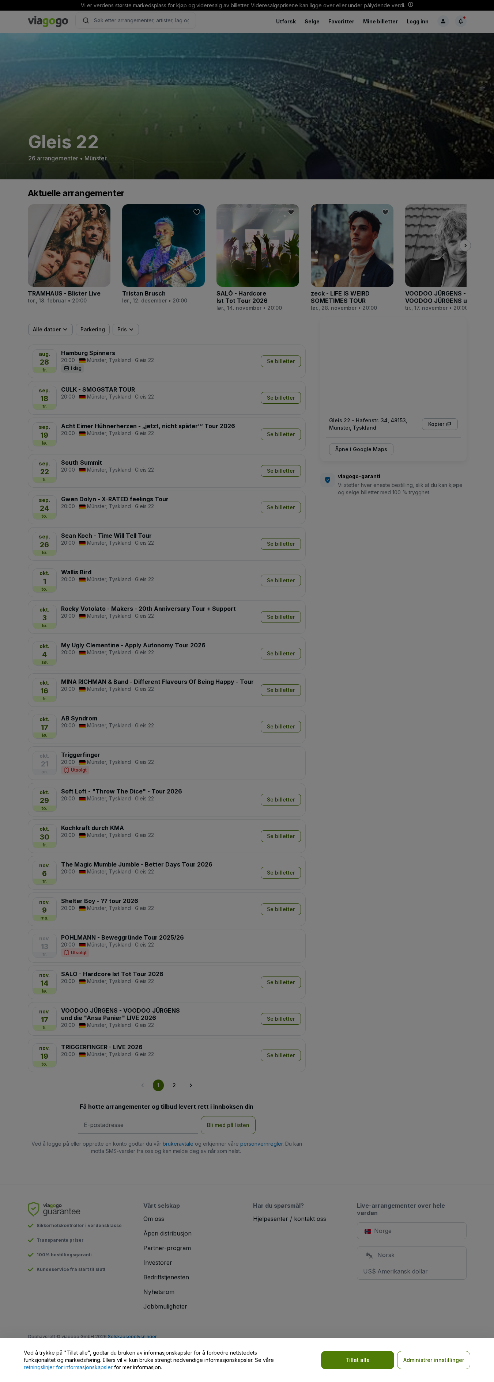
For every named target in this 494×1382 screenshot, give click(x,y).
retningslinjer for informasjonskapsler (68, 1367)
